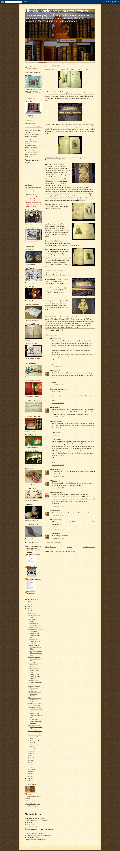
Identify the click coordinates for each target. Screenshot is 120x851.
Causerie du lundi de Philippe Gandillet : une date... (34, 676)
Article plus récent (50, 547)
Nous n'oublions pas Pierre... (32, 140)
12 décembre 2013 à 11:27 (58, 366)
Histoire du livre (32, 567)
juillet (30, 758)
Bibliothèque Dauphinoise (34, 579)
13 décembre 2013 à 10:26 (58, 515)
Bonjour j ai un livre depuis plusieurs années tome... (32, 151)
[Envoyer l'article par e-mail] (61, 330)
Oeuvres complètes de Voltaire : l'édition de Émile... (34, 670)
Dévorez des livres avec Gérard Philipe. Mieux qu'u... (35, 709)
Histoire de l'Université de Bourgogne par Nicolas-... (35, 664)
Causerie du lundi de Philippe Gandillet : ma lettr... (35, 715)
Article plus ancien (89, 547)
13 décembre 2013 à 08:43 (58, 506)
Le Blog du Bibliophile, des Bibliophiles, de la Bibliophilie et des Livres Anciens (34, 549)
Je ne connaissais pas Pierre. (32, 134)
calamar (55, 492)
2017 (28, 602)
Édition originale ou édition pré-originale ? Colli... (35, 647)
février (30, 769)
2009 (28, 780)
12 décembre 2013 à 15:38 (58, 416)
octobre (30, 751)
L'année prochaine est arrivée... (34, 616)
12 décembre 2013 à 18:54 (58, 465)
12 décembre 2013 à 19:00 (58, 476)
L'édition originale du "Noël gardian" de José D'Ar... (35, 727)
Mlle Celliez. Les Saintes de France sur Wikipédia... (34, 693)
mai (29, 762)
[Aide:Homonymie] (55, 158)
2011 (28, 776)
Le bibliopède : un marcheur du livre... (34, 624)
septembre (31, 753)
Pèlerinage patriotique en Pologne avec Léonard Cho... (35, 653)
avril (29, 765)
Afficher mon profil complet (32, 801)
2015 (28, 606)
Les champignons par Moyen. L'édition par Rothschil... (34, 658)
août (29, 755)
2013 (28, 611)
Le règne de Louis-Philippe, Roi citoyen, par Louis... (35, 641)
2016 (28, 604)
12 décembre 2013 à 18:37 (58, 435)
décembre (31, 613)
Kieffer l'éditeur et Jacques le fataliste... (35, 741)
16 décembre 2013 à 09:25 (58, 538)
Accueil (69, 547)
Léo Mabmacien (57, 389)
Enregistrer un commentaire (53, 542)
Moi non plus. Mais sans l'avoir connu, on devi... (33, 128)
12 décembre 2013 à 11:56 (58, 384)
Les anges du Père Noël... (35, 627)
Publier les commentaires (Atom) (64, 551)
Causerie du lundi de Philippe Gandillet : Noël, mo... (34, 635)
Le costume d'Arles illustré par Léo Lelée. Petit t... (35, 732)
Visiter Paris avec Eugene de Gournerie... (35, 630)
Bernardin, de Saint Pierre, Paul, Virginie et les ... (35, 704)
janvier (30, 771)
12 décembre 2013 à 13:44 (58, 403)
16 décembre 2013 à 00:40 (58, 529)
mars (29, 767)
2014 (28, 608)
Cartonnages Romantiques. (31, 593)
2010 (28, 778)
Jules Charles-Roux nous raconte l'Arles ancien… (34, 699)
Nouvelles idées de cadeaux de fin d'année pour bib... (35, 721)
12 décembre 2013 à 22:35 (58, 488)
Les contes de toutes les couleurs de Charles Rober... (34, 736)
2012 (28, 774)
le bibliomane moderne (33, 554)
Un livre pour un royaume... (32, 620)
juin (29, 760)
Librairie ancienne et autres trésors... (58, 11)
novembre (31, 749)
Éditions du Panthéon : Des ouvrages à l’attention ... (34, 688)
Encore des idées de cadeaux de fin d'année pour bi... (35, 682)
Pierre (29, 794)
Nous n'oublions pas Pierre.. (32, 145)
